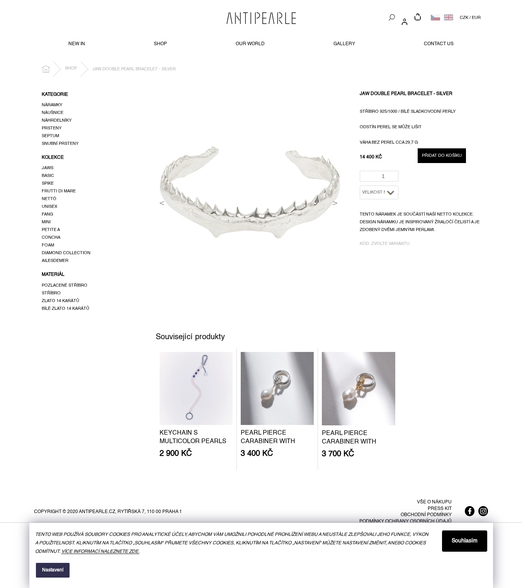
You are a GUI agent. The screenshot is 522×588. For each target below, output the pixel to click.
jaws (47, 168)
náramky (52, 105)
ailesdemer (55, 261)
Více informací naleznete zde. (100, 551)
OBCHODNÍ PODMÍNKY (426, 515)
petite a (51, 230)
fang (47, 214)
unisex (49, 207)
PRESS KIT (440, 508)
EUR (476, 18)
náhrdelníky (56, 120)
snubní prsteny (60, 144)
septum (50, 136)
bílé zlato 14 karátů (65, 309)
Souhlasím (465, 541)
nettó (49, 199)
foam (48, 245)
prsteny (51, 128)
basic (48, 176)
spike (48, 183)
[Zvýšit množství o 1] (394, 173)
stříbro (51, 293)
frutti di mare (59, 191)
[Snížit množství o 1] (394, 178)
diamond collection (66, 253)
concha (51, 238)
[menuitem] (77, 44)
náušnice (52, 113)
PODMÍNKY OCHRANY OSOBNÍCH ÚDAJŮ (405, 521)
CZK (464, 18)
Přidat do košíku (442, 156)
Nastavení (52, 570)
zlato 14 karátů (60, 301)
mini (46, 222)
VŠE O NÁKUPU (434, 502)
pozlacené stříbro (64, 285)
